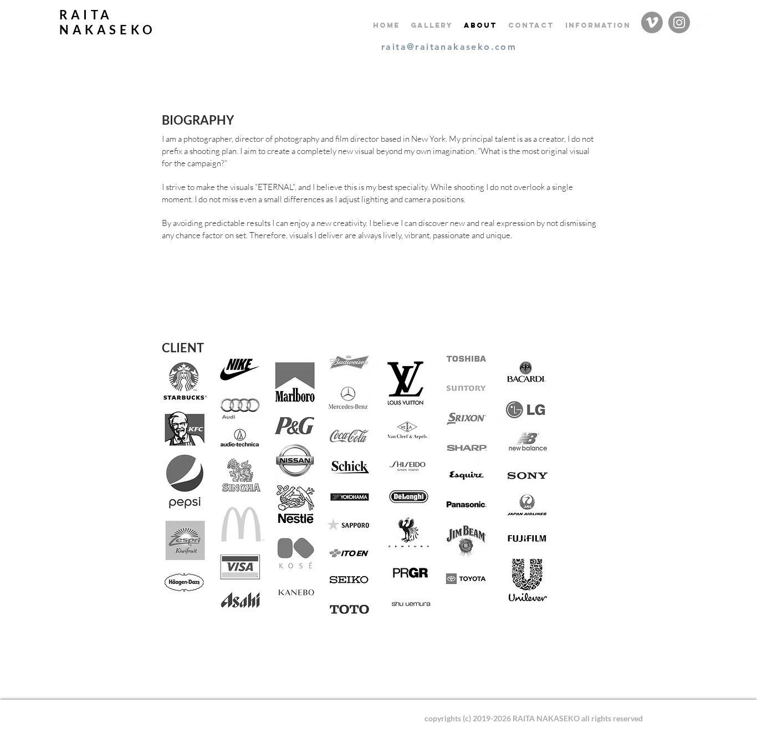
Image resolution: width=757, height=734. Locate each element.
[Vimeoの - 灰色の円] (652, 22)
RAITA (86, 14)
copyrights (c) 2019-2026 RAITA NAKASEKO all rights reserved (533, 718)
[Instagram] (679, 22)
